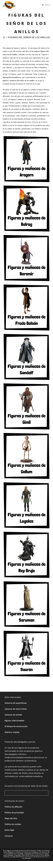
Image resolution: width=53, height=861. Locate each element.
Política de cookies (13, 824)
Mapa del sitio (11, 818)
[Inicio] (4, 37)
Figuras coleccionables (14, 720)
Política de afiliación (13, 807)
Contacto (9, 836)
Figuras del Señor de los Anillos (29, 37)
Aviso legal (9, 830)
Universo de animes (13, 714)
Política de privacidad (14, 812)
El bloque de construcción (16, 726)
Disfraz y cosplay (12, 732)
